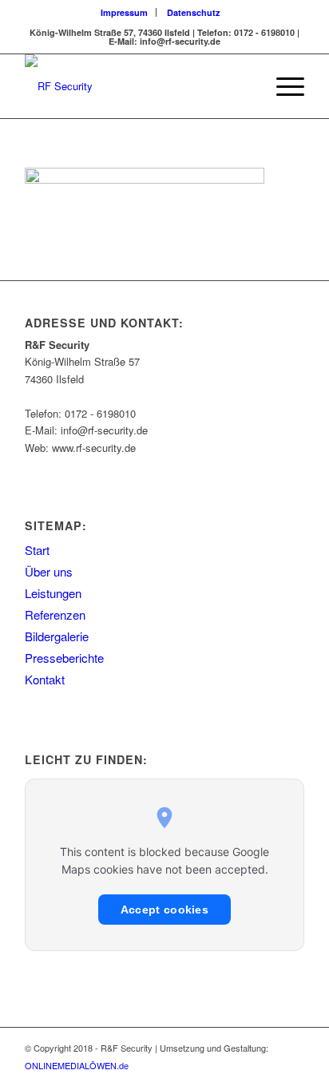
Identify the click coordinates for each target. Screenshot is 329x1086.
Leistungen (53, 593)
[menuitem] (125, 12)
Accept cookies (164, 909)
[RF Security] (136, 86)
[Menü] (282, 86)
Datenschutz (193, 12)
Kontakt (45, 679)
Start (37, 549)
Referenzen (55, 614)
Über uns (49, 571)
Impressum (124, 12)
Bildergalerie (57, 636)
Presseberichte (64, 657)
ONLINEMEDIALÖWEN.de (77, 1065)
